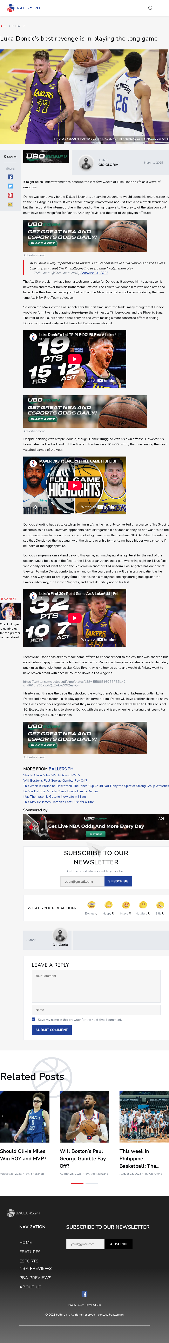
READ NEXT (8, 599)
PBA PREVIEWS (35, 1278)
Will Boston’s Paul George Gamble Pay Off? (55, 780)
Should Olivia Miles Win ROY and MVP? (51, 775)
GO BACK (17, 26)
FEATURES (30, 1252)
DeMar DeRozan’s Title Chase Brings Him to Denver (60, 791)
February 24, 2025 (94, 273)
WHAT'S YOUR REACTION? (52, 908)
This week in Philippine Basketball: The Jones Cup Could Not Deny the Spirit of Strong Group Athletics (96, 786)
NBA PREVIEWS (35, 1268)
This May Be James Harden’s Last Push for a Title (58, 802)
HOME (25, 1242)
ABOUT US (30, 1287)
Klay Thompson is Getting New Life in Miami (54, 796)
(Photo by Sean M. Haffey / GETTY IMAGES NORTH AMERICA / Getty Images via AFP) (111, 139)
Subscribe (118, 1244)
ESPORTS (28, 1261)
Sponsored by (35, 810)
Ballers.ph (61, 769)
